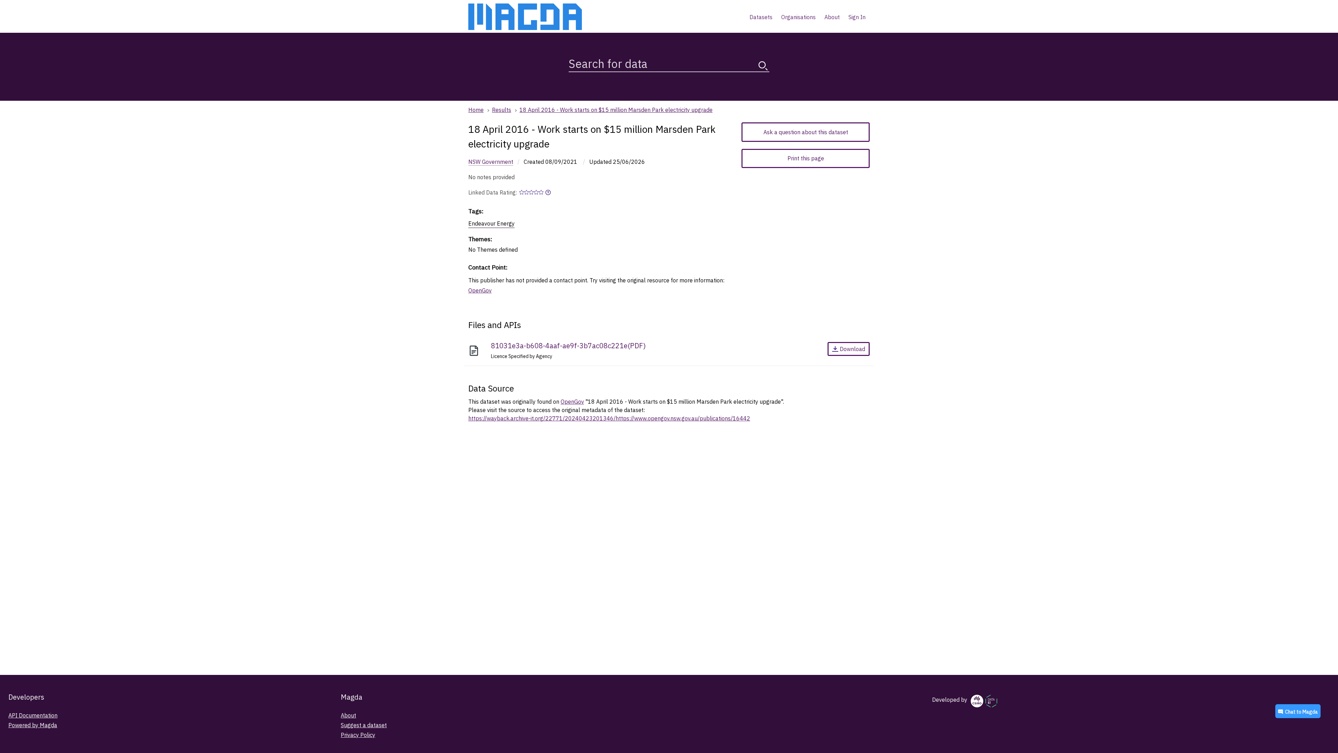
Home (476, 109)
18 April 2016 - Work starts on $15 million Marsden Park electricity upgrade (616, 109)
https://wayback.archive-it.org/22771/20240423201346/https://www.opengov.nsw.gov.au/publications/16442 (609, 418)
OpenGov (480, 290)
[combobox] (669, 62)
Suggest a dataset (364, 725)
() (568, 345)
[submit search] (763, 66)
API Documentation (32, 715)
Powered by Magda (32, 725)
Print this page (805, 158)
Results (501, 109)
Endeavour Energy (491, 223)
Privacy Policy (358, 734)
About (348, 715)
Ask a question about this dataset (805, 132)
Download (852, 348)
